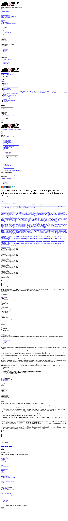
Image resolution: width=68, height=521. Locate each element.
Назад (8, 153)
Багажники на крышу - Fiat (35, 223)
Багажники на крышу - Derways (10, 213)
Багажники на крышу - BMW (36, 224)
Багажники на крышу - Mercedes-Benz (51, 224)
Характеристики (7, 340)
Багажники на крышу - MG (35, 212)
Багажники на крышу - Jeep (14, 220)
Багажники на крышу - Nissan (54, 231)
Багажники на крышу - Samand (28, 214)
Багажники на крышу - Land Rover (21, 212)
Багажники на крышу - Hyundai (17, 232)
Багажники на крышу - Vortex (54, 214)
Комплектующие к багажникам (8, 204)
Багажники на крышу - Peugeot (29, 230)
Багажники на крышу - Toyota (23, 227)
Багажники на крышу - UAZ (41, 214)
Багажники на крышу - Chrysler (9, 224)
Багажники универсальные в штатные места (11, 210)
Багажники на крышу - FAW (13, 219)
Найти (2, 508)
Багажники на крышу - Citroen (23, 224)
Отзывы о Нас (4, 461)
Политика (3, 484)
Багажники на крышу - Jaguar (52, 213)
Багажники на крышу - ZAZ (9, 217)
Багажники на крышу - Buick (37, 221)
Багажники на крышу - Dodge (31, 232)
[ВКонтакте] (1, 187)
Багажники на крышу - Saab (15, 230)
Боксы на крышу (4, 469)
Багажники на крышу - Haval (24, 221)
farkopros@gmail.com (6, 41)
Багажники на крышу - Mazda (48, 223)
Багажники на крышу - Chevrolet (40, 231)
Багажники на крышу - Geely (40, 225)
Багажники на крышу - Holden (14, 229)
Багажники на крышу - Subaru (43, 215)
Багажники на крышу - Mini (50, 221)
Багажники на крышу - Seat (55, 230)
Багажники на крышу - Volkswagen (44, 226)
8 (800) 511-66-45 (4, 22)
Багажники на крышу (5, 466)
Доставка (5, 343)
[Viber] (9, 187)
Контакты (3, 459)
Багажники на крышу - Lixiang (15, 218)
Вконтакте (5, 49)
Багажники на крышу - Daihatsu (39, 213)
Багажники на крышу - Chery (26, 231)
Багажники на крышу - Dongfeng (41, 220)
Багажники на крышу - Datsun (14, 214)
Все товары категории (6, 444)
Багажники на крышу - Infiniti (9, 223)
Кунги (2, 471)
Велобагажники (4, 475)
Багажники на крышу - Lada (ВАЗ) (38, 227)
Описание (5, 338)
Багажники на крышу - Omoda (27, 219)
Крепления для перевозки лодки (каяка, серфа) (15, 206)
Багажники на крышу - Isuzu (53, 225)
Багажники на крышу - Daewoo (28, 229)
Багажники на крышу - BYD (13, 226)
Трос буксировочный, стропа (13, 207)
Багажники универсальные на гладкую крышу (31, 210)
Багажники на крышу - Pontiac (48, 212)
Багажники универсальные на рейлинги (51, 210)
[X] (7, 187)
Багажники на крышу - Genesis (55, 219)
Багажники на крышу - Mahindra (24, 213)
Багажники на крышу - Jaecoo (28, 218)
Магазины (3, 486)
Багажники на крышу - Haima (13, 225)
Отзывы (5, 344)
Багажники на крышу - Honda (44, 232)
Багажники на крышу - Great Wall (59, 232)
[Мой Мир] (5, 187)
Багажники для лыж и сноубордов (49, 204)
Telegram (5, 50)
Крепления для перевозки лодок (8, 477)
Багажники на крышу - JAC (41, 229)
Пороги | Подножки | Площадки (27, 207)
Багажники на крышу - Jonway (53, 227)
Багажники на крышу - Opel (42, 230)
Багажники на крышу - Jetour (54, 218)
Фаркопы (17, 204)
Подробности (4, 297)
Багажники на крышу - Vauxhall (23, 217)
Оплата (5, 342)
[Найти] (2, 10)
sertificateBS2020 (4, 379)
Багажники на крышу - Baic (41, 218)
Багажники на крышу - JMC (22, 223)
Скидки (2, 460)
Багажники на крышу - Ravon (11, 221)
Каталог (2, 465)
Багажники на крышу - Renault (10, 227)
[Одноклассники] (3, 187)
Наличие (5, 341)
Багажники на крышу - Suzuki (37, 217)
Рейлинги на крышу (36, 204)
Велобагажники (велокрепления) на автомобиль (36, 206)
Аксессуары (50, 206)
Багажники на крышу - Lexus (14, 215)
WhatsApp (5, 51)
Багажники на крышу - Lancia (26, 225)
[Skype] (12, 187)
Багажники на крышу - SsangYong (29, 215)
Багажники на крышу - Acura (27, 220)
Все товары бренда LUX (6, 446)
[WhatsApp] (10, 187)
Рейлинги (3, 467)
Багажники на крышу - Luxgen (41, 219)
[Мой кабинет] (1, 119)
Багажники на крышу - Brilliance (55, 229)
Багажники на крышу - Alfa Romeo (28, 226)
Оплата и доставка (5, 458)
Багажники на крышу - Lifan (13, 231)
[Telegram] (14, 187)
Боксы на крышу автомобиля (25, 204)
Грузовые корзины (5, 476)
